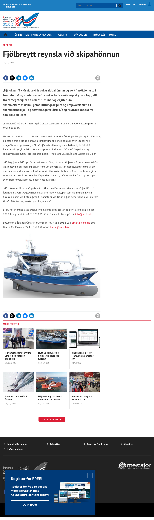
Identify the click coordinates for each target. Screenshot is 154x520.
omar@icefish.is (81, 222)
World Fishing (18, 4)
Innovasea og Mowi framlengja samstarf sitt (82, 355)
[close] (100, 71)
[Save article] (97, 78)
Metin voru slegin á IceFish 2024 (81, 398)
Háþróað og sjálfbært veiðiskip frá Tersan (50, 398)
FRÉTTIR (7, 44)
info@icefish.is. (84, 214)
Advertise (55, 444)
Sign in (62, 71)
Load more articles (52, 419)
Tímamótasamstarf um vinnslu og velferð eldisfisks (18, 355)
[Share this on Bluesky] (25, 78)
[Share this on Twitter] (12, 78)
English (10, 7)
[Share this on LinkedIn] (18, 78)
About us (128, 444)
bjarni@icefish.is (59, 227)
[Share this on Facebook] (5, 78)
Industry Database (17, 444)
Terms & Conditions (97, 444)
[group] (113, 34)
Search (119, 5)
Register (131, 4)
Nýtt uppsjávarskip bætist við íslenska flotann (48, 355)
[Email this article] (31, 78)
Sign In (142, 4)
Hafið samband (15, 449)
